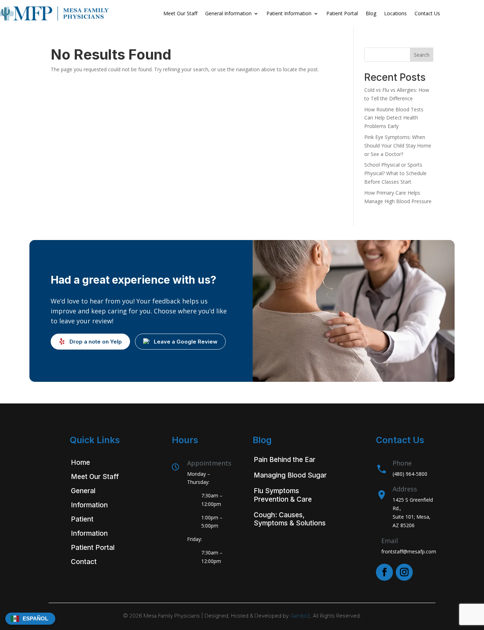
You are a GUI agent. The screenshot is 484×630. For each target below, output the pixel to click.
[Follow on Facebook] (384, 572)
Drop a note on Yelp (95, 341)
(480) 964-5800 (410, 473)
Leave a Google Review (186, 341)
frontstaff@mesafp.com (408, 551)
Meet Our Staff (180, 13)
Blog (371, 13)
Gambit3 (300, 615)
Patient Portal (342, 13)
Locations (395, 13)
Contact (84, 562)
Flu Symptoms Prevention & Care (283, 495)
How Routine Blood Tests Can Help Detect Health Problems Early (393, 118)
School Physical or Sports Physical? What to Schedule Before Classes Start (395, 173)
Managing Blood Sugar (290, 475)
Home (80, 462)
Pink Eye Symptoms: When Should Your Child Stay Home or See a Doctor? (397, 145)
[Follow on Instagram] (404, 572)
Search (421, 54)
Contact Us (427, 13)
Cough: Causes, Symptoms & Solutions (290, 519)
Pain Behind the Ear (284, 460)
